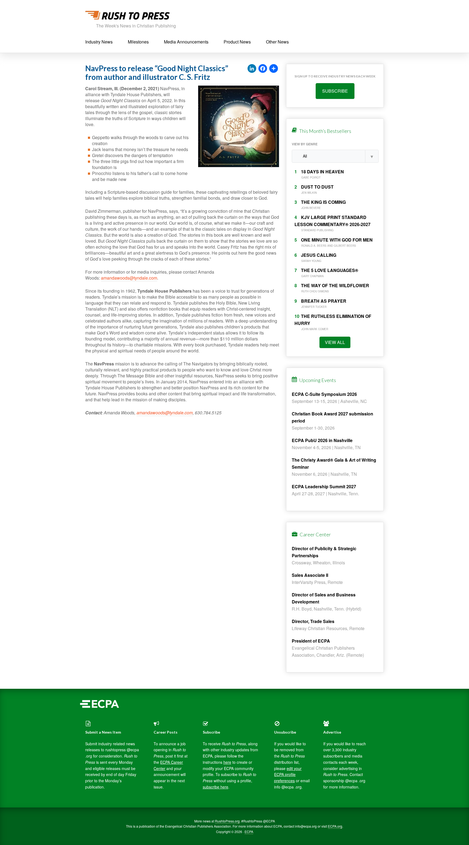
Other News (277, 42)
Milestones (138, 42)
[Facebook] (262, 68)
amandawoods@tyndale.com (129, 278)
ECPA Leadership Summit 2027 (324, 486)
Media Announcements (186, 42)
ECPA (249, 831)
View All (335, 342)
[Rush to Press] (127, 17)
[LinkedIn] (251, 68)
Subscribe (335, 91)
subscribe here (215, 787)
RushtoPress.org (227, 821)
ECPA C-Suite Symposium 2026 (324, 394)
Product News (237, 42)
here (227, 762)
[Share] (273, 68)
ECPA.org (335, 826)
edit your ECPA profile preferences (288, 775)
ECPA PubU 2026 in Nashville (322, 440)
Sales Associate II (310, 575)
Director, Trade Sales (313, 621)
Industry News (99, 42)
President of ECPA (311, 641)
